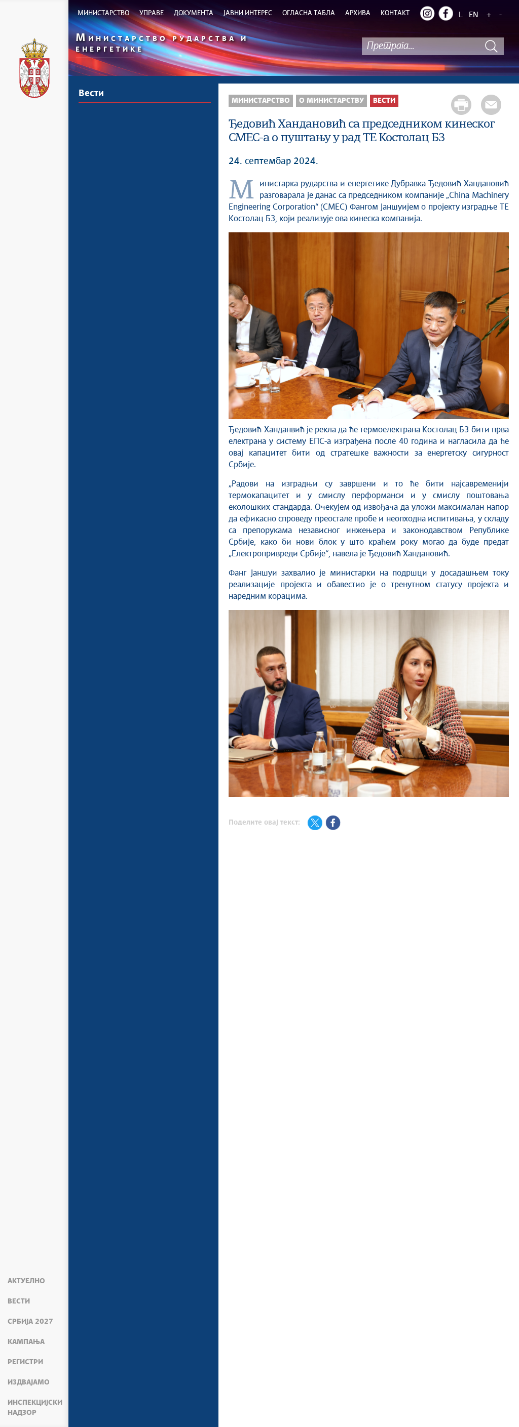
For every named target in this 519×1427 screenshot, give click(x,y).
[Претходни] (241, 704)
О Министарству (331, 100)
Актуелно (26, 1281)
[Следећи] (496, 704)
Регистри (25, 1362)
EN (473, 15)
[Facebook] (445, 13)
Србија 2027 (30, 1321)
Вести (19, 1301)
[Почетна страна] (34, 70)
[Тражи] (491, 46)
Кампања (26, 1342)
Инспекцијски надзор (35, 1407)
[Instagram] (427, 13)
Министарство (261, 100)
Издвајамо (29, 1382)
